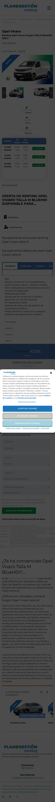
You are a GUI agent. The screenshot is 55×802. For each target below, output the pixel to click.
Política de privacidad (30, 428)
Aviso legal (45, 428)
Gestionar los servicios (27, 402)
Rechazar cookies (27, 416)
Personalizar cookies (27, 423)
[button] (51, 373)
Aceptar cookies (27, 408)
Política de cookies (13, 428)
